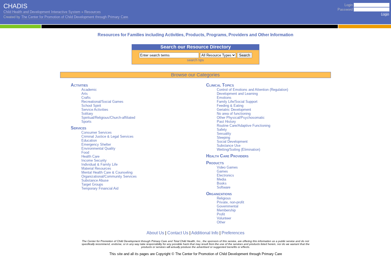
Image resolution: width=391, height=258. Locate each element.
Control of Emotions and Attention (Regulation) (252, 90)
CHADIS (15, 6)
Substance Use (228, 146)
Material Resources (96, 168)
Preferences (233, 233)
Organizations (219, 193)
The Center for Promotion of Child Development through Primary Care (74, 17)
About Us (155, 233)
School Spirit (91, 106)
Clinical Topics (220, 85)
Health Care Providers (227, 156)
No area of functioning (234, 114)
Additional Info (204, 233)
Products (215, 163)
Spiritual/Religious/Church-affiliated (108, 118)
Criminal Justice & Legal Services (107, 136)
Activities (79, 85)
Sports (86, 122)
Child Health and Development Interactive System (41, 12)
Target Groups (92, 184)
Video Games (227, 167)
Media (221, 179)
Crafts (86, 98)
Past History (226, 122)
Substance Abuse (95, 180)
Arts (84, 94)
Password (345, 9)
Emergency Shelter (96, 144)
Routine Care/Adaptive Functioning (243, 126)
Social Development (232, 142)
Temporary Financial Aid (99, 188)
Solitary (87, 114)
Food (85, 152)
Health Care (90, 156)
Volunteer (224, 218)
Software (223, 187)
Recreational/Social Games (102, 102)
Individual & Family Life (99, 164)
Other (221, 222)
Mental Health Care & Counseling (106, 172)
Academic (89, 90)
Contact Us (177, 233)
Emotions (224, 98)
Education (89, 140)
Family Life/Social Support (237, 102)
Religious (224, 198)
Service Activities (94, 110)
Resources (92, 12)
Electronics (225, 175)
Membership (226, 210)
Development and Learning (237, 94)
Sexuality (224, 134)
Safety (222, 130)
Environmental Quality (98, 148)
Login (348, 5)
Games (222, 171)
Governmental (227, 206)
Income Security (94, 160)
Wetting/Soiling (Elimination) (238, 149)
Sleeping (223, 138)
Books (222, 183)
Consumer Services (96, 132)
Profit (221, 214)
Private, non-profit (230, 202)
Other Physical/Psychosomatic (241, 118)
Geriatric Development (234, 110)
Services (78, 128)
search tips (195, 60)
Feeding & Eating (230, 106)
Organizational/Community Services (109, 176)
